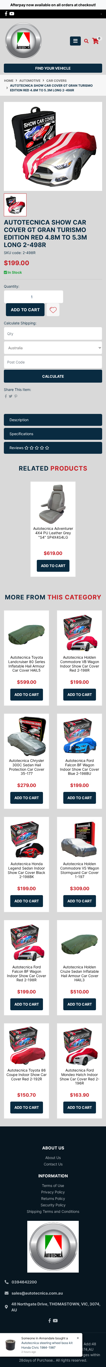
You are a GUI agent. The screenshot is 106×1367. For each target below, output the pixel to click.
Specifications (21, 434)
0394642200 (24, 1282)
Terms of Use (53, 1185)
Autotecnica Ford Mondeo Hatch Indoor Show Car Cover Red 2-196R (79, 1076)
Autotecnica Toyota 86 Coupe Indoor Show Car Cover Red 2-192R (26, 1074)
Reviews (17, 447)
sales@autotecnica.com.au (37, 1293)
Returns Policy (53, 1198)
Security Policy (53, 1205)
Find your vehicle (53, 68)
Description (19, 420)
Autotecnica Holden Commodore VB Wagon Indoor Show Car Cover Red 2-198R (79, 663)
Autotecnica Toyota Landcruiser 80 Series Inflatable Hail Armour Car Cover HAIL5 (26, 663)
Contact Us (53, 1164)
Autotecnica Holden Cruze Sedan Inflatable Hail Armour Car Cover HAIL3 (79, 973)
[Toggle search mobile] (85, 41)
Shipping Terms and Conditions (53, 1211)
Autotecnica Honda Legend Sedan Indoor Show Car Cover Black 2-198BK (26, 870)
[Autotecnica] (23, 40)
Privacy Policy (53, 1192)
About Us (53, 1157)
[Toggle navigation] (75, 41)
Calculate (53, 376)
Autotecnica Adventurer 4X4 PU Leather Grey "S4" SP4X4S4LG (53, 532)
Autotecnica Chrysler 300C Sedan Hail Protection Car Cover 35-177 (26, 767)
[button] (53, 309)
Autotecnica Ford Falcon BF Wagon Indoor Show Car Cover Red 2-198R (26, 973)
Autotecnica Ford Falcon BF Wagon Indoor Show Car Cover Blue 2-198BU (79, 767)
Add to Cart (25, 309)
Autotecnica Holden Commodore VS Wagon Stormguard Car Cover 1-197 (79, 870)
